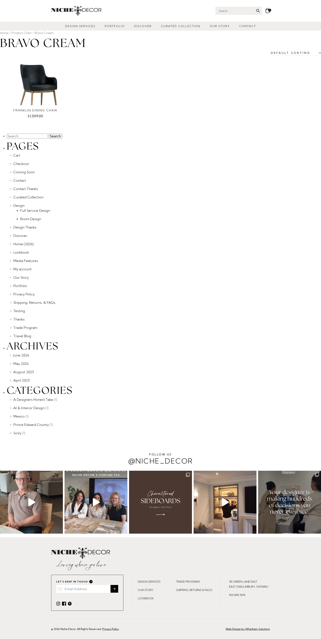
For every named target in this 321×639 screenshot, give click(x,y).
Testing (19, 311)
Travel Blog (22, 336)
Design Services (80, 26)
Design (18, 205)
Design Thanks (24, 227)
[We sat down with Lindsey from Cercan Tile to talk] (96, 502)
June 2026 (21, 355)
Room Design (30, 219)
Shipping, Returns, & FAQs (34, 302)
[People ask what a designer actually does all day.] (289, 502)
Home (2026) (23, 244)
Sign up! (114, 589)
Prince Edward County (31, 425)
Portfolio (115, 26)
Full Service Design (35, 210)
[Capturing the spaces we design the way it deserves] (225, 502)
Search (258, 11)
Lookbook (21, 252)
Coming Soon (24, 172)
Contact (247, 26)
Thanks (19, 319)
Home (4, 33)
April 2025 (21, 380)
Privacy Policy (24, 294)
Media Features (25, 261)
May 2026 (21, 363)
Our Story (220, 26)
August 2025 (23, 372)
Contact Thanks (25, 189)
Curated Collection (180, 26)
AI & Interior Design (28, 408)
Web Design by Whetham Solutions (248, 629)
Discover (143, 26)
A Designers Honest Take (33, 399)
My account (22, 269)
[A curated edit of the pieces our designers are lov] (160, 502)
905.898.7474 (237, 595)
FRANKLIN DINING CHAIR (35, 110)
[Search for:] (27, 136)
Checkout (21, 164)
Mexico (19, 416)
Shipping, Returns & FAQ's (194, 590)
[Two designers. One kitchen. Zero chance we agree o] (31, 502)
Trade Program (25, 328)
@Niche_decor (160, 459)
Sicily (17, 433)
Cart (16, 155)
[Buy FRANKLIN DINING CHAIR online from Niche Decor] (35, 82)
